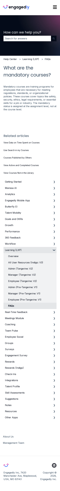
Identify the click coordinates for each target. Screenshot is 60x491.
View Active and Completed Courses (21, 165)
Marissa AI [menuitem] (11, 188)
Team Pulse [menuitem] (11, 330)
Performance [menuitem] (12, 231)
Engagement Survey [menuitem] (16, 355)
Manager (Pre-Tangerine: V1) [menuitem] (24, 293)
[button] (54, 182)
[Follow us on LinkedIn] (54, 465)
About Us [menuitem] (8, 436)
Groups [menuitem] (9, 343)
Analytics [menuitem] (10, 194)
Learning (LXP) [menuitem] (13, 250)
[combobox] (27, 38)
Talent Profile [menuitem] (12, 386)
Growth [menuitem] (9, 225)
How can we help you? (22, 32)
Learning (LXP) (30, 59)
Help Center (10, 59)
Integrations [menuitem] (11, 380)
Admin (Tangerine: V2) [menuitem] (20, 268)
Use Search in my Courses (16, 150)
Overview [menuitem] (13, 256)
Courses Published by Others (17, 157)
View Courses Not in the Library (18, 173)
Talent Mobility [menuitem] (13, 212)
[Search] (54, 38)
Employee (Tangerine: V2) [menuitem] (22, 281)
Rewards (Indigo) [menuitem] (14, 367)
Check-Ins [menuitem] (10, 374)
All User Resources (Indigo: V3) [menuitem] (25, 262)
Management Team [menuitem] (13, 442)
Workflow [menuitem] (10, 243)
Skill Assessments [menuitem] (15, 392)
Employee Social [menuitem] (14, 336)
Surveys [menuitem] (9, 349)
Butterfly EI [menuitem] (11, 206)
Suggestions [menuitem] (11, 398)
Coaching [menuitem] (10, 324)
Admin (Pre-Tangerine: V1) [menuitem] (22, 287)
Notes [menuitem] (8, 405)
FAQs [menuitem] (11, 305)
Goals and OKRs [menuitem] (14, 219)
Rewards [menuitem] (10, 361)
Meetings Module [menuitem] (14, 318)
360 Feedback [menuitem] (13, 237)
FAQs (48, 59)
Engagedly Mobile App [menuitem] (17, 200)
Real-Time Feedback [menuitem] (16, 312)
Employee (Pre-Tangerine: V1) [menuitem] (24, 299)
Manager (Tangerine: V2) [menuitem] (22, 274)
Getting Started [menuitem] (13, 181)
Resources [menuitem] (11, 411)
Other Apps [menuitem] (11, 417)
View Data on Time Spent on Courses (21, 142)
